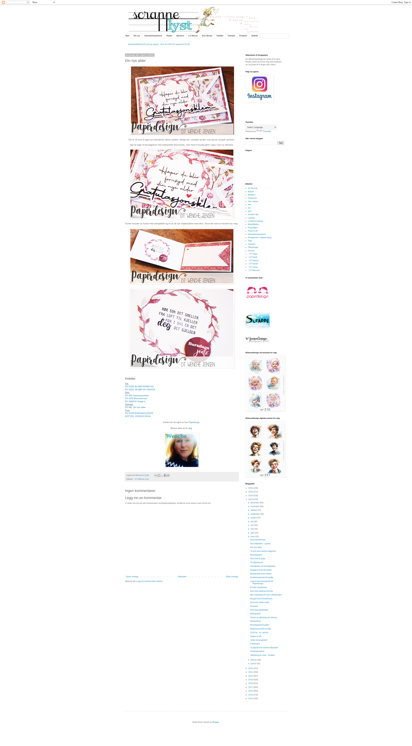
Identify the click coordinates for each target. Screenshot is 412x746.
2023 (250, 499)
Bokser (251, 191)
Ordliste (254, 36)
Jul (249, 208)
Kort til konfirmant (257, 540)
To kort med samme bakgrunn (263, 551)
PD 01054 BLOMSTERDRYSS (139, 386)
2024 (250, 495)
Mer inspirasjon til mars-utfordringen (266, 595)
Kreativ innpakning (258, 587)
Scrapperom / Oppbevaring (260, 237)
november (255, 506)
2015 (250, 695)
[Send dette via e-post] (156, 475)
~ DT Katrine (253, 260)
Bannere (180, 36)
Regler (169, 36)
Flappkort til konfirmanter (261, 570)
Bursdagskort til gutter (259, 625)
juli (252, 521)
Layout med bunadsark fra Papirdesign (261, 582)
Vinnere (251, 251)
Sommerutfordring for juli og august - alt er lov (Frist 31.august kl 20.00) (159, 44)
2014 (250, 698)
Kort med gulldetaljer (259, 610)
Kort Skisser (207, 36)
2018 (250, 683)
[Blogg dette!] (159, 475)
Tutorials (231, 36)
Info (249, 205)
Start (127, 36)
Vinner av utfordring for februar (263, 617)
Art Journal (252, 188)
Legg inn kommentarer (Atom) (149, 581)
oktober (254, 510)
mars (253, 536)
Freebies (243, 36)
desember (255, 503)
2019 (250, 680)
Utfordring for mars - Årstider (262, 655)
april (253, 533)
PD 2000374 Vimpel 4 (135, 401)
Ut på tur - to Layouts (259, 632)
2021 (250, 672)
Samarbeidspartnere (153, 36)
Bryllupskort (255, 614)
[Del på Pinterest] (168, 475)
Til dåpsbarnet (256, 562)
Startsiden (182, 576)
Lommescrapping (255, 221)
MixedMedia (253, 224)
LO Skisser (193, 36)
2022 (250, 668)
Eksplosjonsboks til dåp (260, 629)
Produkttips (253, 228)
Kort (147, 479)
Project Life (253, 231)
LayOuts (251, 218)
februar (254, 660)
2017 (250, 687)
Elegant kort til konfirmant (261, 599)
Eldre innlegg (232, 576)
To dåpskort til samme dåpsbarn (264, 647)
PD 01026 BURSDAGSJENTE (139, 413)
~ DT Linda (253, 267)
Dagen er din (256, 636)
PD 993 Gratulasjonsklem (137, 395)
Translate (267, 131)
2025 (250, 492)
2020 (250, 676)
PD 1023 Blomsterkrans (136, 398)
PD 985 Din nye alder (135, 407)
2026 (250, 488)
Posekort (254, 606)
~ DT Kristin (253, 264)
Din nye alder (256, 547)
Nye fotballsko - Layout (260, 543)
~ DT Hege (252, 254)
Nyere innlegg (132, 576)
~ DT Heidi (252, 257)
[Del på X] (162, 475)
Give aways (253, 201)
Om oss (136, 36)
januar (254, 663)
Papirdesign (193, 422)
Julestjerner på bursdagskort (262, 566)
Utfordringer (253, 247)
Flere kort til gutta (257, 558)
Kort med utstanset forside (261, 591)
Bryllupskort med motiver (261, 574)
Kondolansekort (257, 651)
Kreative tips (253, 214)
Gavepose (252, 198)
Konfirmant (255, 644)
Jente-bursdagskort (258, 640)
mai (252, 529)
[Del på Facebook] (165, 475)
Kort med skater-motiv (259, 602)
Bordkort (251, 195)
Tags (250, 241)
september (255, 514)
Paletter (220, 36)
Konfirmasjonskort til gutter (261, 577)
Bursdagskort (256, 555)
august (254, 518)
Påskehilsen (255, 621)
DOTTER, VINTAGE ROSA (138, 416)
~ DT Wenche (139, 479)
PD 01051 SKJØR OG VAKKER (140, 389)
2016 (250, 691)
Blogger (215, 722)
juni (252, 525)
